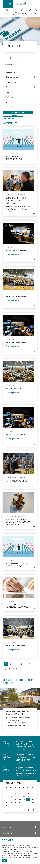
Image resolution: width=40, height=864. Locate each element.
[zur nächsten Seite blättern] (29, 664)
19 (15, 800)
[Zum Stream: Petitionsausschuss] (18, 587)
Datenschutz (33, 857)
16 (33, 797)
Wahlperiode (11, 82)
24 (7, 803)
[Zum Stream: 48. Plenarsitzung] (18, 325)
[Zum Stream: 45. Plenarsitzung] (18, 628)
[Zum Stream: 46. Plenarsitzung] (18, 417)
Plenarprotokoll (13, 254)
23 (33, 800)
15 (28, 797)
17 (7, 800)
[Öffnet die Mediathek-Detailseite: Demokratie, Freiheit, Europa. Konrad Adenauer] (18, 180)
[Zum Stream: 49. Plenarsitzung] (18, 279)
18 (11, 800)
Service (30, 13)
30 (33, 803)
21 (24, 800)
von (7, 92)
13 (20, 797)
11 (11, 797)
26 (15, 803)
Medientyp (10, 72)
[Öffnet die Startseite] (21, 3)
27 (20, 803)
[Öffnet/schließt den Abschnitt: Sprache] (35, 833)
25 (11, 803)
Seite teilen (8, 64)
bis (7, 102)
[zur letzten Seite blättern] (34, 664)
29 (28, 803)
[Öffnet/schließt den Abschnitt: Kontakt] (35, 827)
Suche (36, 13)
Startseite (6, 58)
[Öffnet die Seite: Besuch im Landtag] (20, 699)
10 (7, 797)
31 (7, 806)
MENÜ (8, 4)
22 (28, 800)
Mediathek (22, 13)
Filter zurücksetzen (10, 117)
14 (24, 797)
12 (15, 797)
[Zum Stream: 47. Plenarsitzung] (18, 371)
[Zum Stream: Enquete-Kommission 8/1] (18, 139)
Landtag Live (14, 13)
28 (24, 803)
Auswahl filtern (18, 113)
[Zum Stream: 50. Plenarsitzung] (18, 233)
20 (20, 800)
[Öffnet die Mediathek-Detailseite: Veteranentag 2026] (18, 463)
